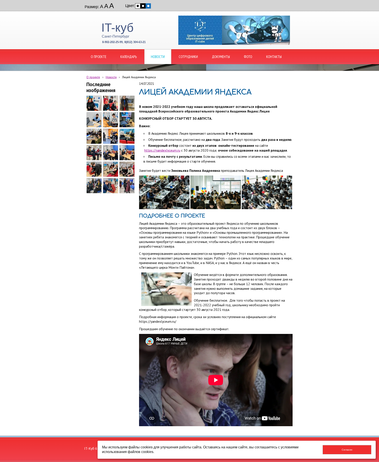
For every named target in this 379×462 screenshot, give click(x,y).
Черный (143, 6)
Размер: (92, 7)
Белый (137, 6)
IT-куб (117, 27)
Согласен (347, 449)
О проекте (93, 77)
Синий (148, 6)
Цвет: (130, 6)
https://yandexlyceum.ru (162, 150)
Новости (111, 77)
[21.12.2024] (94, 103)
